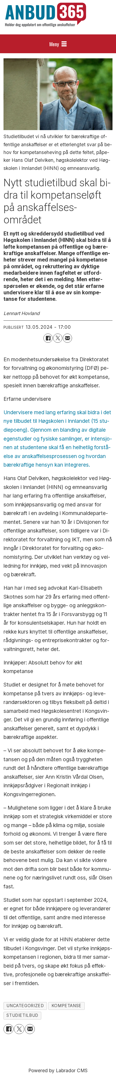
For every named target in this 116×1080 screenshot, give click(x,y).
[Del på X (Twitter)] (57, 338)
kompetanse (66, 1005)
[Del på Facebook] (48, 338)
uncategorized (25, 1005)
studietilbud (22, 1015)
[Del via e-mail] (67, 338)
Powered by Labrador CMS (58, 1070)
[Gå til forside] (45, 15)
